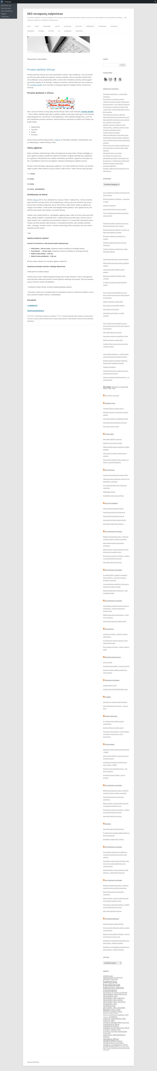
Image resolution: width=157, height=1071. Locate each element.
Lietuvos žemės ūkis (112, 1022)
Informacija (90, 26)
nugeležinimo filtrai (111, 1026)
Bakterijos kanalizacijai (113, 657)
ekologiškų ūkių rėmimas (114, 1001)
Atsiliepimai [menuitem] (5, 16)
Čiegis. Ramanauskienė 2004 (122, 1048)
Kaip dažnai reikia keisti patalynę (113, 524)
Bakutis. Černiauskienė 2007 (114, 992)
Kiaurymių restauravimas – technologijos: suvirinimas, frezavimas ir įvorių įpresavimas (116, 734)
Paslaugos (67, 26)
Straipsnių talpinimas (112, 680)
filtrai (105, 1009)
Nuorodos (67, 31)
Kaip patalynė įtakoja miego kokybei (114, 520)
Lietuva (114, 1016)
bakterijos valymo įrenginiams (113, 989)
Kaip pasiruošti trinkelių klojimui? (113, 829)
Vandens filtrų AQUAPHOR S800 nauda (115, 689)
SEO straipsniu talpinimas (113, 531)
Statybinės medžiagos (112, 919)
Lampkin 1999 (107, 1017)
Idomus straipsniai (111, 716)
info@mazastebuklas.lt (35, 311)
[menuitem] (2, 1)
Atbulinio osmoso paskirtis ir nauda (114, 125)
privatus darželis (36, 85)
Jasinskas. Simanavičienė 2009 (111, 1015)
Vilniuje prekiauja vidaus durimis (113, 924)
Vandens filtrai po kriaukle (111, 133)
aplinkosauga (108, 976)
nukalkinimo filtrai (110, 1028)
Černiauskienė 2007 (123, 1046)
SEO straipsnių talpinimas (45, 14)
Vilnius (57, 140)
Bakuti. (105, 992)
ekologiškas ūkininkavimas (115, 994)
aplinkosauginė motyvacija (113, 977)
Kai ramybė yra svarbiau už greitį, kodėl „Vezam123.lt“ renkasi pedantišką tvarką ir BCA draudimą (116, 109)
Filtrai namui (109, 434)
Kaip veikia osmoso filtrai (111, 309)
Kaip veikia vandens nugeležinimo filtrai (115, 336)
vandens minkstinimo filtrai (115, 1045)
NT (59, 31)
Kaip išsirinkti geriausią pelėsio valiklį (114, 621)
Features (79, 26)
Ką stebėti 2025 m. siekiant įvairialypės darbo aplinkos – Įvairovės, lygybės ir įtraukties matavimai (115, 577)
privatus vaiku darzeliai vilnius (43, 318)
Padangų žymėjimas (109, 205)
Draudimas (47, 26)
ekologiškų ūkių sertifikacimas (110, 1005)
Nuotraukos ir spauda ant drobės (113, 99)
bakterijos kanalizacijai (111, 983)
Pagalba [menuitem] (3, 14)
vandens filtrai (111, 1038)
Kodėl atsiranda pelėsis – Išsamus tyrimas (116, 666)
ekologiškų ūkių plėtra (113, 1000)
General (41, 31)
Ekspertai (108, 824)
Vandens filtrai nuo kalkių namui (113, 408)
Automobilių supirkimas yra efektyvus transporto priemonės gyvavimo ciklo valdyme (115, 854)
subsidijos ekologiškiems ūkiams (114, 1035)
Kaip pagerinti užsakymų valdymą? (114, 115)
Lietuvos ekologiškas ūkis (114, 1018)
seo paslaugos (120, 1031)
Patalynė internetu (111, 503)
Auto (29, 26)
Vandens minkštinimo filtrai (112, 130)
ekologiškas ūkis (110, 996)
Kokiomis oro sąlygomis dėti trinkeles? (115, 702)
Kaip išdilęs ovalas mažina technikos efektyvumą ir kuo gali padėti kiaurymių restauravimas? (116, 863)
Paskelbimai (102, 26)
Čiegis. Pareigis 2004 (108, 1048)
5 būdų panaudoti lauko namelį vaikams (115, 259)
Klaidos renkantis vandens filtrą (113, 302)
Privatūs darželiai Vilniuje (41, 69)
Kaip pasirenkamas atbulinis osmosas (115, 423)
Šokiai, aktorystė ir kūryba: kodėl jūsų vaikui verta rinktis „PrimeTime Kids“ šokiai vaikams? (116, 148)
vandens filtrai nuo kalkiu (113, 1043)
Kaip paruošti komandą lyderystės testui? (116, 117)
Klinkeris (108, 697)
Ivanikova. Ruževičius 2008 (110, 1013)
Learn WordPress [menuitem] (6, 11)
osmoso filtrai (123, 1028)
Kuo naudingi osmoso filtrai (112, 122)
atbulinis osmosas (110, 979)
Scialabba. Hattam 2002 (112, 1029)
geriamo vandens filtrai (112, 1011)
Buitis (37, 26)
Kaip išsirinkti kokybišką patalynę (113, 516)
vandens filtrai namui (112, 1041)
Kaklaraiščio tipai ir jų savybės (112, 153)
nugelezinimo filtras (111, 1024)
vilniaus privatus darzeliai (85, 318)
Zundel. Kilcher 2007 (110, 1046)
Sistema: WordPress (33, 1062)
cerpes (124, 992)
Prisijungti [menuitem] (7, 2)
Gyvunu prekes (109, 744)
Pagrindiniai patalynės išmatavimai (114, 512)
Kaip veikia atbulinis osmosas (112, 332)
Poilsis (57, 26)
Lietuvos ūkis (109, 1020)
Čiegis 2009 (106, 1049)
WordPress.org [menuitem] (6, 5)
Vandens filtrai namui (110, 685)
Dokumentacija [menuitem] (6, 8)
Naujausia (114, 26)
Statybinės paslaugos (112, 395)
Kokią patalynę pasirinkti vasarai (113, 508)
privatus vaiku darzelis (60, 318)
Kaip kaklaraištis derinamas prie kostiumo (116, 120)
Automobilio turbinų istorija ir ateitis (114, 209)
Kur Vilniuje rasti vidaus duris (112, 156)
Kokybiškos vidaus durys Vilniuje (113, 496)
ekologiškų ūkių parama (114, 998)
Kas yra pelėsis (107, 662)
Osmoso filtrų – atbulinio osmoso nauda (116, 127)
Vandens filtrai (110, 403)
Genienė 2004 (114, 1009)
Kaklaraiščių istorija (109, 492)
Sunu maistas (109, 629)
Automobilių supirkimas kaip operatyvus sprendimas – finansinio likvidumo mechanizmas (116, 608)
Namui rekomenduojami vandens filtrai (115, 475)
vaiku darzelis (72, 318)
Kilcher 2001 (124, 1015)
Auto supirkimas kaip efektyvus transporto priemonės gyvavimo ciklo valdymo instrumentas (116, 295)
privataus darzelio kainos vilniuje (72, 316)
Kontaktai (79, 31)
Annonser (30, 31)
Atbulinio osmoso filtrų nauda (112, 443)
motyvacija (125, 1022)
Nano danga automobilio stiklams (114, 305)
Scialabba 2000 (108, 1031)
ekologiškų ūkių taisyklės (114, 1007)
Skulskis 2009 (106, 1033)
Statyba (51, 31)
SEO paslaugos (109, 470)
